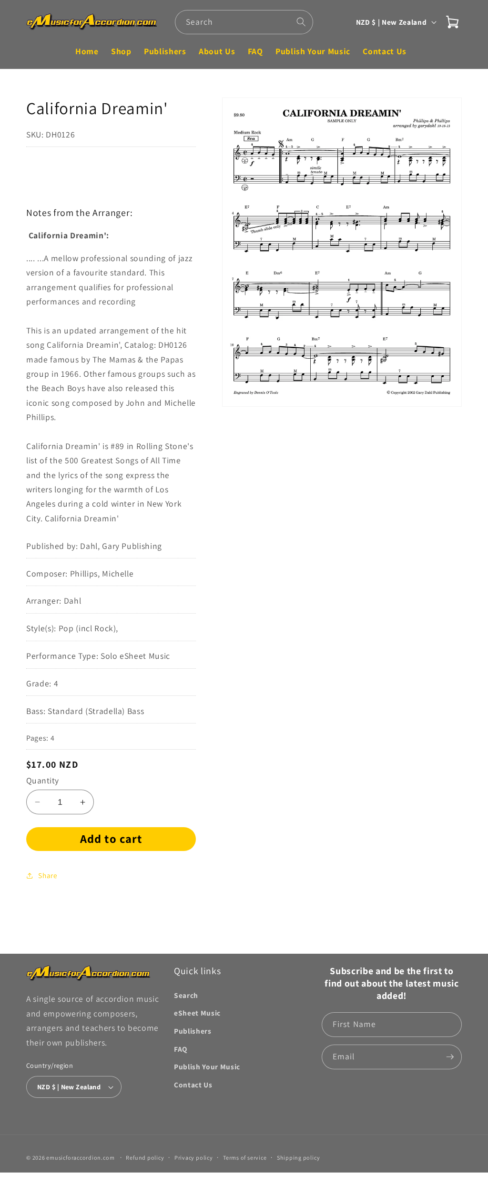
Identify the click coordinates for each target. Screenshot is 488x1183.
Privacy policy (193, 1157)
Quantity (42, 780)
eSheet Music (197, 1012)
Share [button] (47, 875)
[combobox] (244, 22)
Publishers (193, 1031)
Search (186, 995)
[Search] (301, 21)
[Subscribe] (449, 1057)
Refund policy (145, 1157)
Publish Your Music (207, 1066)
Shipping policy (298, 1157)
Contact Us (193, 1084)
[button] (452, 21)
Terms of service (244, 1157)
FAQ (180, 1049)
